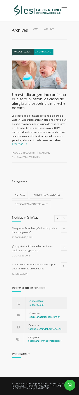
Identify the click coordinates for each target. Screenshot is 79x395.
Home (35, 29)
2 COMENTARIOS (44, 51)
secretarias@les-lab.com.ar (44, 316)
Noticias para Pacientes (26, 156)
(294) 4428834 (36, 301)
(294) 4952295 (36, 305)
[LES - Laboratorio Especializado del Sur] (37, 10)
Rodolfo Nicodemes (23, 152)
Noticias (44, 152)
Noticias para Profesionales (31, 204)
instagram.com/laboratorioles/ (45, 340)
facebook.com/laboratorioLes (45, 328)
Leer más (17, 144)
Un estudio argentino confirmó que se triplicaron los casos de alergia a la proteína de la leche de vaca (39, 101)
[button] (69, 385)
